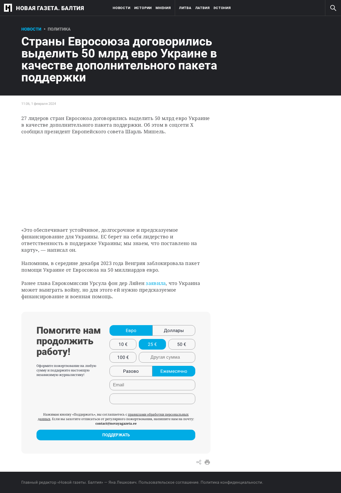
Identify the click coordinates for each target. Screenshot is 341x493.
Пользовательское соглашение (168, 482)
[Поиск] (333, 8)
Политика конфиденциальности (231, 482)
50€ (181, 344)
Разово (131, 371)
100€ (123, 357)
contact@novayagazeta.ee (116, 423)
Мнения (163, 8)
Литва (185, 8)
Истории (143, 8)
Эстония (222, 8)
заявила (156, 283)
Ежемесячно (173, 371)
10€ (123, 344)
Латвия (202, 8)
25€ (152, 344)
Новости (121, 8)
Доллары (174, 330)
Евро (131, 330)
